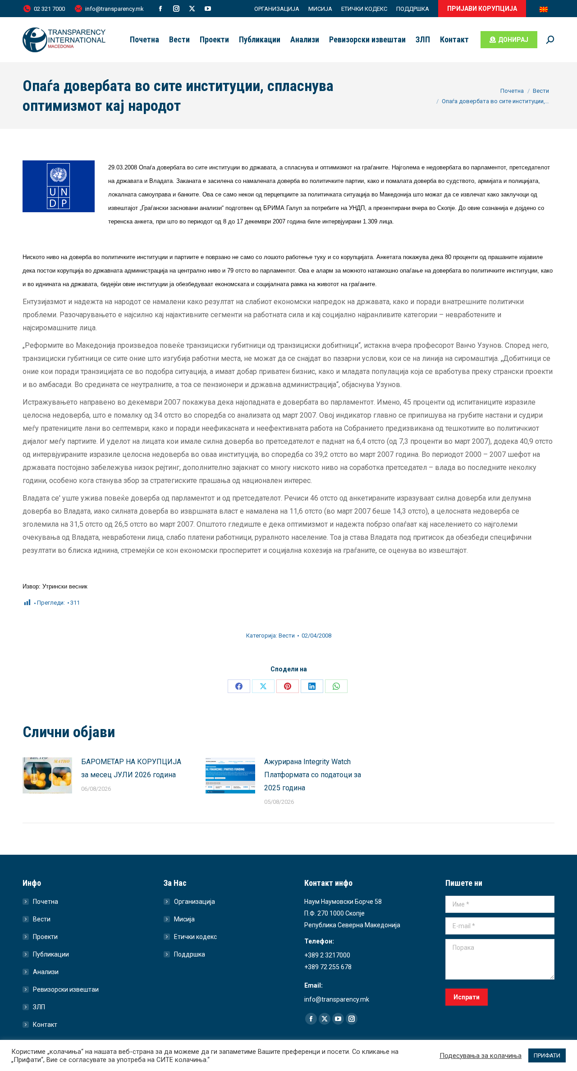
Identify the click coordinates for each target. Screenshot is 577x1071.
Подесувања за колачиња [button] (481, 1056)
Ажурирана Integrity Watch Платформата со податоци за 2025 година (312, 774)
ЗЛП (39, 1007)
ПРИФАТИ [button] (547, 1055)
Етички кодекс (195, 936)
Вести (287, 635)
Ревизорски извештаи (66, 989)
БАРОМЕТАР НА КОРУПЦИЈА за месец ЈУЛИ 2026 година (131, 768)
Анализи (46, 971)
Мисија (184, 919)
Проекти (45, 936)
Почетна (45, 901)
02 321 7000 (49, 8)
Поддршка (189, 954)
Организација (194, 901)
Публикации (51, 954)
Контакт (45, 1024)
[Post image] (47, 775)
